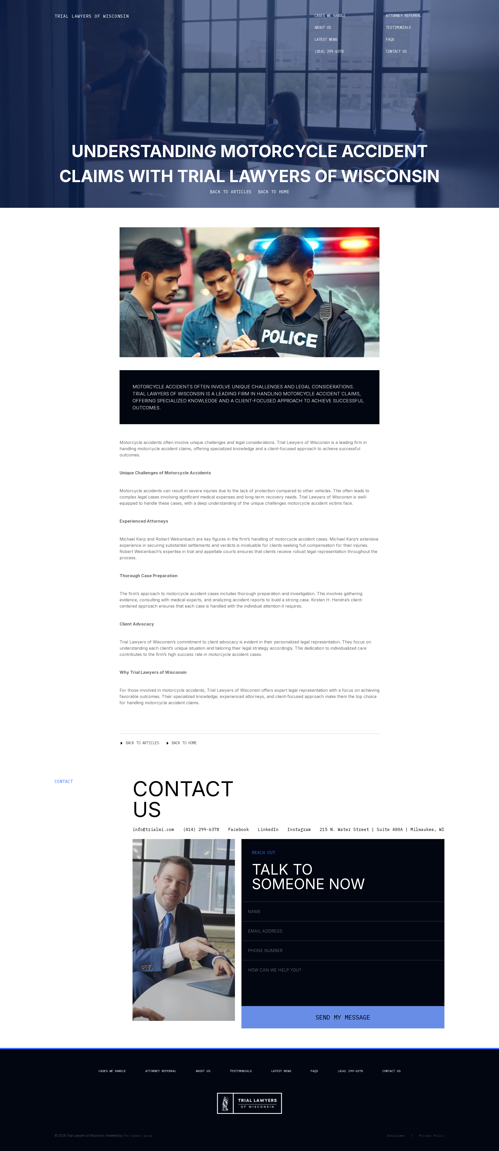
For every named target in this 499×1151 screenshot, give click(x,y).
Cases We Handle (330, 15)
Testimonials (398, 27)
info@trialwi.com (153, 829)
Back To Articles (142, 743)
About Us (322, 27)
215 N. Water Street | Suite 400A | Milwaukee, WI (382, 829)
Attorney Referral (403, 15)
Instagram (299, 829)
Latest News (325, 39)
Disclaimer (396, 1135)
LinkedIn (268, 829)
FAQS (390, 39)
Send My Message (343, 1017)
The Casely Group (138, 1135)
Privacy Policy (431, 1135)
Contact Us (396, 51)
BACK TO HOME (273, 191)
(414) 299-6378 (329, 51)
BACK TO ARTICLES (231, 191)
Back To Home (184, 743)
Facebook (238, 829)
